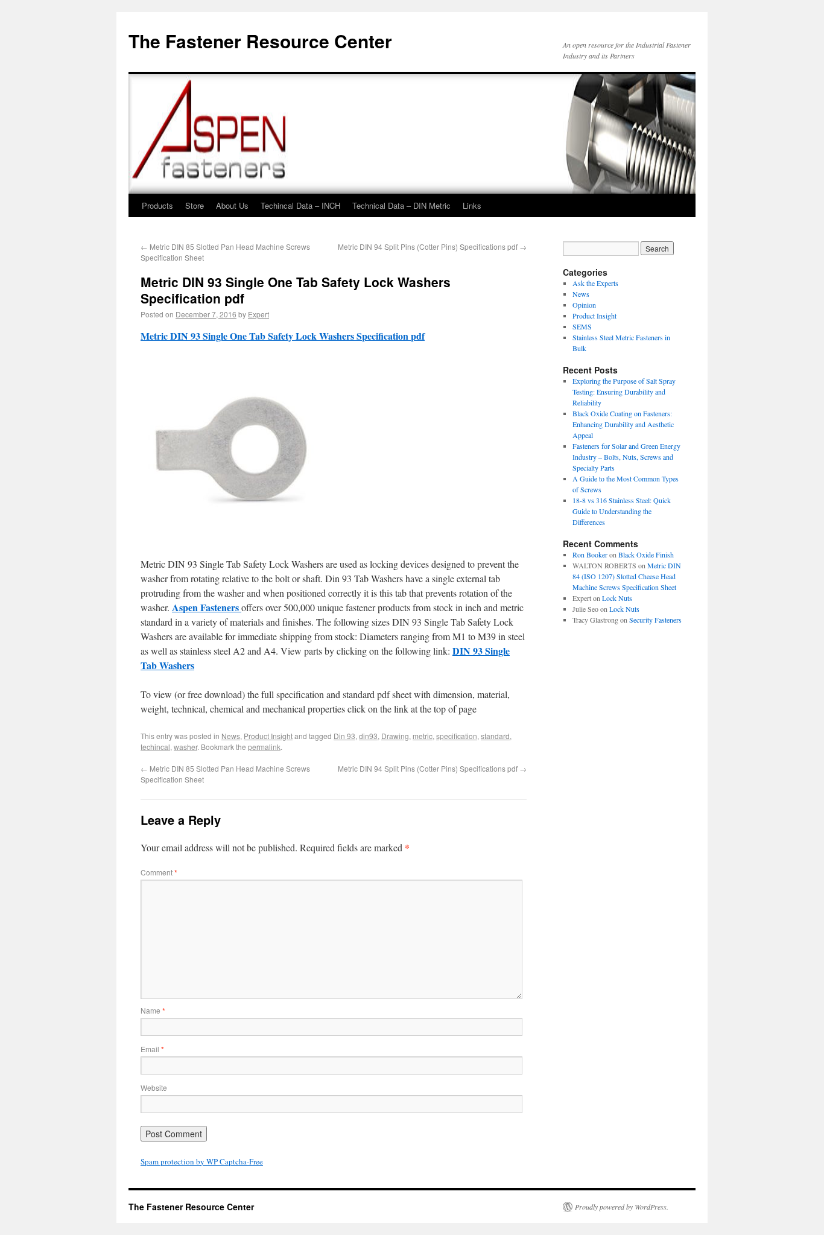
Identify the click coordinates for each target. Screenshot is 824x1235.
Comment (159, 872)
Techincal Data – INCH (300, 205)
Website (154, 1087)
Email (152, 1049)
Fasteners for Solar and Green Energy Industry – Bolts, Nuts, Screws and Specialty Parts (626, 456)
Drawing (395, 736)
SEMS (582, 326)
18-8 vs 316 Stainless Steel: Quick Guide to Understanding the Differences (621, 511)
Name (153, 1010)
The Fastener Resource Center (260, 41)
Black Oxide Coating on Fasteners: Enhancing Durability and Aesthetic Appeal (623, 424)
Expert (258, 314)
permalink (264, 746)
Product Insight (268, 736)
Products (157, 205)
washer (185, 746)
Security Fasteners (655, 619)
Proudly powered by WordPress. (621, 1206)
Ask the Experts (595, 283)
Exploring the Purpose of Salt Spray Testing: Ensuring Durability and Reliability (624, 391)
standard (495, 736)
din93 (368, 736)
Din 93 (344, 736)
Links (472, 205)
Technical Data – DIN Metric (401, 205)
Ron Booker (589, 554)
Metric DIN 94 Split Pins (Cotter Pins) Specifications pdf (432, 246)
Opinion (584, 305)
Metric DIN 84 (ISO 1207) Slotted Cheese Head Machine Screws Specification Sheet (626, 576)
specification (456, 736)
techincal (155, 746)
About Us (232, 205)
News (230, 736)
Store (194, 205)
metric (423, 736)
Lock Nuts (617, 598)
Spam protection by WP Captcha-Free (202, 1161)
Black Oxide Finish (646, 554)
